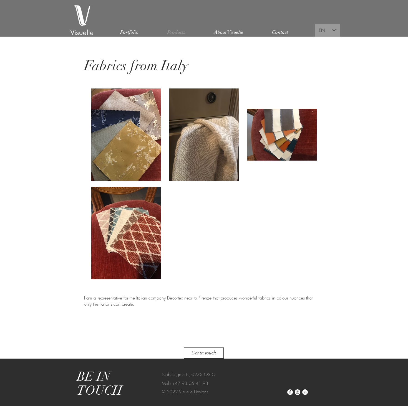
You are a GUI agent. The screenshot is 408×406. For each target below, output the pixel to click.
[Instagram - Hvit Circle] (297, 392)
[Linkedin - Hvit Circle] (305, 392)
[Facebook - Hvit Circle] (290, 392)
